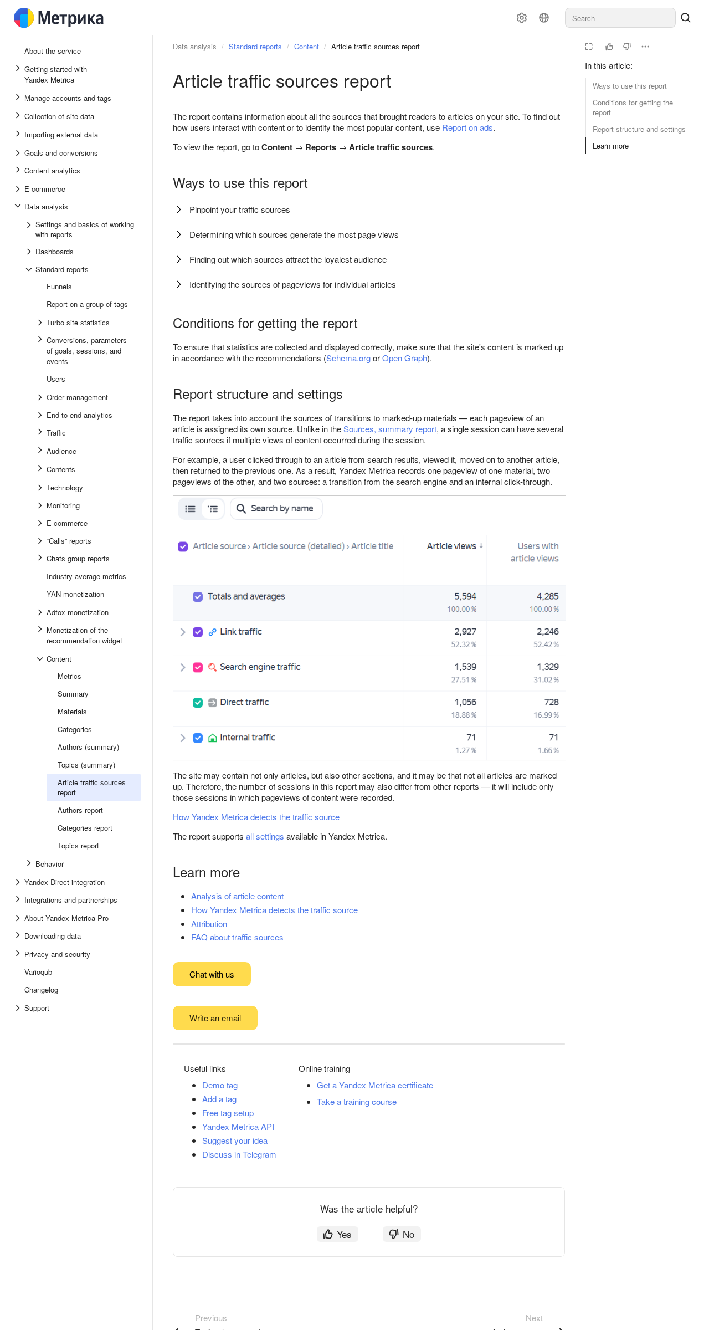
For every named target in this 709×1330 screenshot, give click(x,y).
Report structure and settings (639, 129)
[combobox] (620, 17)
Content (306, 46)
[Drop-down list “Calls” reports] (41, 540)
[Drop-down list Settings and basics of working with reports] (29, 229)
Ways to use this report (630, 85)
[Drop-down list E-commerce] (18, 189)
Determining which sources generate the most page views (294, 234)
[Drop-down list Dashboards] (29, 251)
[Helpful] (609, 46)
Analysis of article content (237, 896)
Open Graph (404, 358)
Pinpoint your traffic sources (239, 209)
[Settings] (522, 18)
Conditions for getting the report (633, 107)
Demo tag (220, 1085)
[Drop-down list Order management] (41, 397)
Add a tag (219, 1098)
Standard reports (255, 46)
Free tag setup (228, 1112)
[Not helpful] (627, 46)
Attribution (209, 923)
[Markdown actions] (645, 46)
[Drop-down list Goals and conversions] (18, 152)
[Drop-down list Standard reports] (29, 269)
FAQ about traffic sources (237, 937)
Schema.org (348, 358)
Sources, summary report (389, 428)
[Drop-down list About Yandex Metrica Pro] (18, 918)
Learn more (611, 145)
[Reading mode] (589, 46)
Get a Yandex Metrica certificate (375, 1085)
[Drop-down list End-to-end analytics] (41, 415)
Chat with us (211, 974)
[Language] (544, 18)
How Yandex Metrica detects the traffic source (256, 816)
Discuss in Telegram (239, 1154)
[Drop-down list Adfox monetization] (41, 612)
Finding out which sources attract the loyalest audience (288, 259)
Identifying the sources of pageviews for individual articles (292, 284)
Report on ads (467, 127)
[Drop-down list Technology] (41, 487)
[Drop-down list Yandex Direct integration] (18, 882)
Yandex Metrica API (238, 1126)
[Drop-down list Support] (18, 1008)
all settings (265, 836)
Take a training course (357, 1101)
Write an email (215, 1018)
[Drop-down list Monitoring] (41, 505)
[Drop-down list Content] (41, 658)
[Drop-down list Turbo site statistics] (41, 322)
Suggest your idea (235, 1140)
